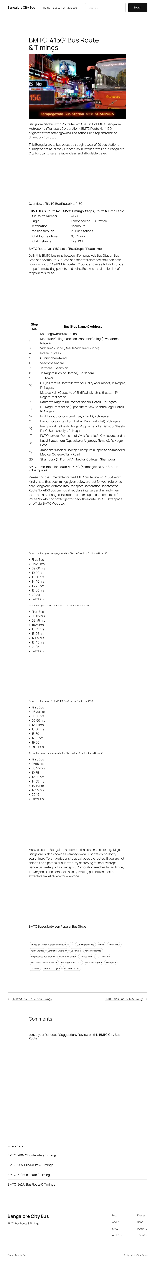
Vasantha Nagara (51, 968)
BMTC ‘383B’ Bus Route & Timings (124, 999)
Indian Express (37, 950)
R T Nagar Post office (71, 962)
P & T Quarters (103, 956)
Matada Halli (86, 956)
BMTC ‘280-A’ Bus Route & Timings (32, 1155)
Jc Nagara (76, 950)
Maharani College (67, 956)
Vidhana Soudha (72, 968)
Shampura (111, 962)
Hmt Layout (114, 944)
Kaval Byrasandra (93, 950)
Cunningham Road (85, 944)
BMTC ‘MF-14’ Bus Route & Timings (32, 999)
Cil (71, 944)
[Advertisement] (77, 178)
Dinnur (101, 944)
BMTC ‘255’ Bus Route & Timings (30, 1165)
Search (138, 7)
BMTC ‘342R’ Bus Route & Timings (31, 1184)
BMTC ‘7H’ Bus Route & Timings (29, 1174)
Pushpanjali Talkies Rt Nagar (43, 962)
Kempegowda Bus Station (42, 956)
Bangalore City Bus (21, 7)
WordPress (142, 1255)
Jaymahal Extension (57, 950)
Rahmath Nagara (93, 962)
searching (36, 858)
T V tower (34, 968)
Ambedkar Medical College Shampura (48, 944)
